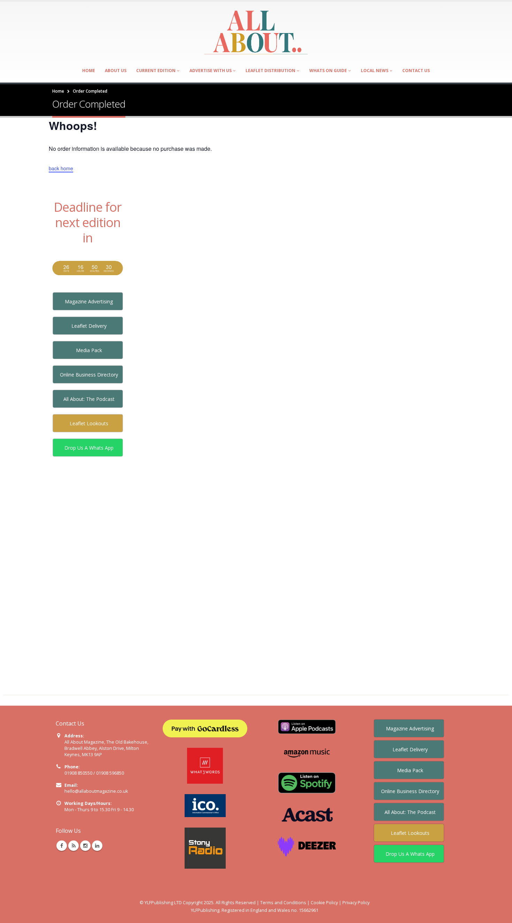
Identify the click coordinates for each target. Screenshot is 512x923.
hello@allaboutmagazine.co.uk (96, 791)
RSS (73, 845)
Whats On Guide (328, 70)
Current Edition (156, 70)
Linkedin (97, 845)
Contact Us (416, 70)
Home (88, 70)
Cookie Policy (324, 903)
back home (61, 168)
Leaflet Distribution (270, 70)
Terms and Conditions (283, 903)
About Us (115, 70)
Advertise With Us (210, 70)
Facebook (61, 845)
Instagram (85, 845)
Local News (374, 70)
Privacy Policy (356, 903)
